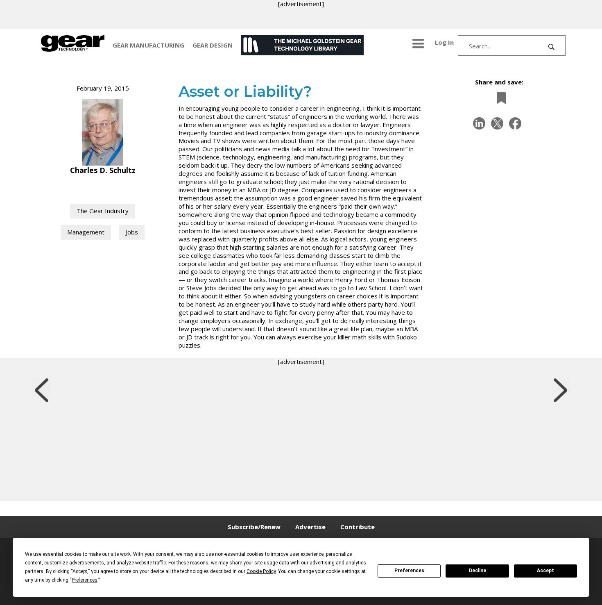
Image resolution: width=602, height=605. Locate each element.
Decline (477, 570)
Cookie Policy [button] (261, 571)
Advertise (310, 527)
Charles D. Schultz (103, 170)
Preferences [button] (84, 580)
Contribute (357, 527)
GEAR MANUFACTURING (148, 45)
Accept (545, 570)
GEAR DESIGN (212, 45)
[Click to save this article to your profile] (499, 97)
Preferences (409, 570)
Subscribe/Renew (254, 527)
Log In (444, 42)
